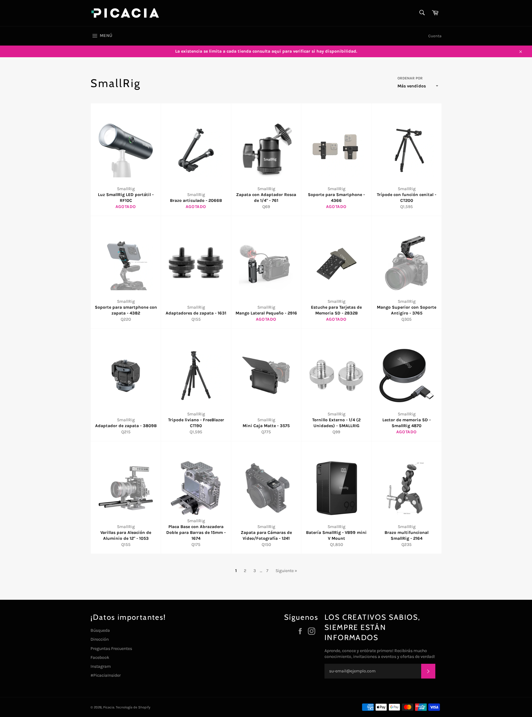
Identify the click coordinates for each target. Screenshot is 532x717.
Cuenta (434, 36)
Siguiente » (286, 570)
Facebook (100, 657)
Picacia (108, 707)
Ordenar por (410, 78)
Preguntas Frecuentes (111, 648)
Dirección (100, 639)
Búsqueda (100, 630)
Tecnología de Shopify (133, 707)
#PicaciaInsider (106, 675)
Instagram (101, 666)
